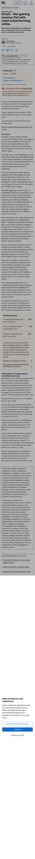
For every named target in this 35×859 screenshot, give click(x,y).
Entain (11, 190)
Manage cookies (17, 735)
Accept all (17, 729)
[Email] (8, 50)
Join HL (18, 3)
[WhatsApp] (12, 50)
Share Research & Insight (9, 7)
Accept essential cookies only (17, 724)
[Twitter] (17, 50)
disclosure (22, 545)
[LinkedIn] (3, 50)
